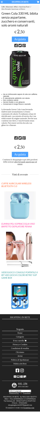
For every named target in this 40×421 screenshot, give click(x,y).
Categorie (20, 337)
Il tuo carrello (19, 341)
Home (20, 333)
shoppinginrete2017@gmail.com (20, 405)
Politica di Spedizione (20, 360)
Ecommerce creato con (20, 408)
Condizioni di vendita (20, 348)
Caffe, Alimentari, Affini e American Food (15, 7)
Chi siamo (20, 352)
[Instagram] (22, 371)
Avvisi (20, 356)
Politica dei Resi (20, 364)
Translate (27, 393)
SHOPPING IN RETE (20, 2)
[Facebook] (17, 371)
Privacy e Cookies (20, 344)
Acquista (20, 39)
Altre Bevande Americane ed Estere (13, 9)
